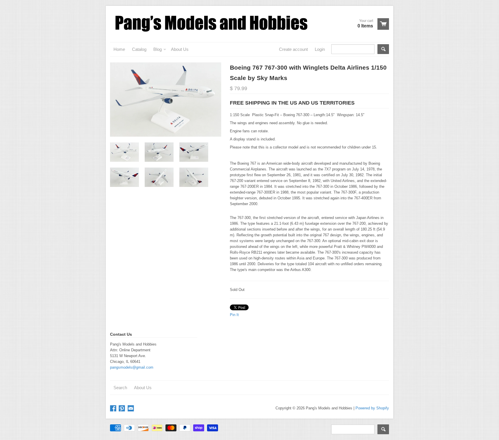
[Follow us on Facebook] (114, 408)
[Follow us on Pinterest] (122, 408)
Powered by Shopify (372, 408)
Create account (293, 49)
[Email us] (131, 408)
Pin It (234, 315)
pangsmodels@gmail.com (131, 367)
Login (320, 49)
